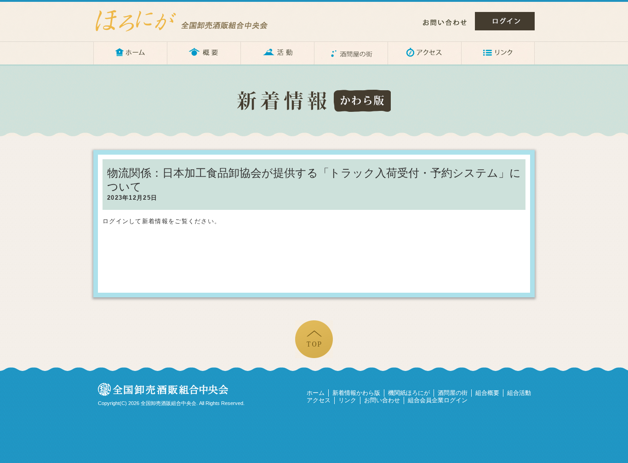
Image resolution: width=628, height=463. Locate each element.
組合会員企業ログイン (438, 400)
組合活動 (519, 392)
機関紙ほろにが (409, 392)
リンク (498, 52)
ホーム (130, 52)
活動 (277, 52)
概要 (203, 52)
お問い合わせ (445, 22)
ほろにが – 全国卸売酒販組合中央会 (189, 20)
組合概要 (487, 392)
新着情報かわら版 (356, 392)
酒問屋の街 (351, 52)
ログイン (505, 21)
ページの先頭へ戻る (314, 339)
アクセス (424, 52)
